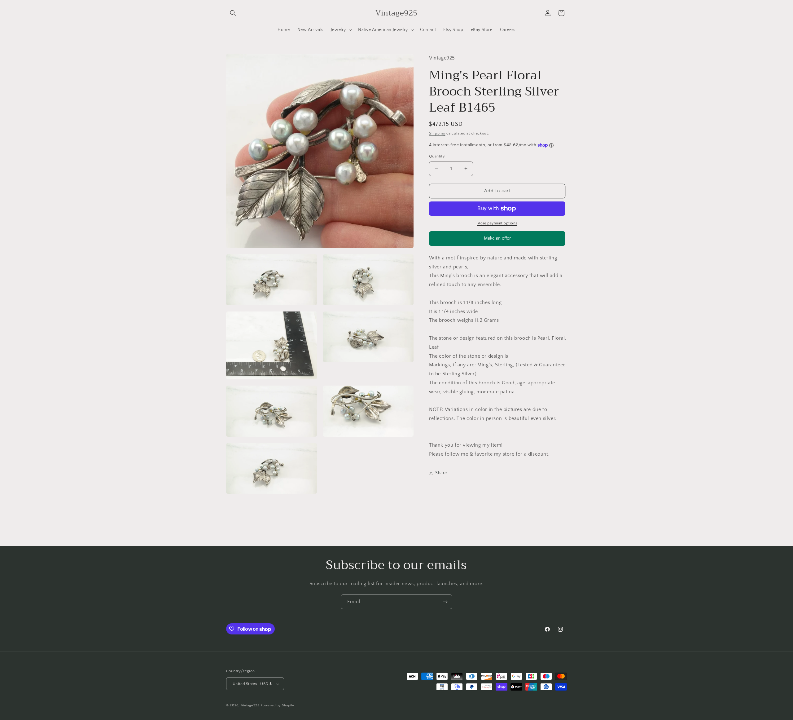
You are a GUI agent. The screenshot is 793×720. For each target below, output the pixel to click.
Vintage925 (250, 706)
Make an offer (497, 241)
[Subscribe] (445, 601)
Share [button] (441, 473)
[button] (233, 13)
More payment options (497, 223)
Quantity (437, 156)
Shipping (437, 133)
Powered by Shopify (277, 706)
